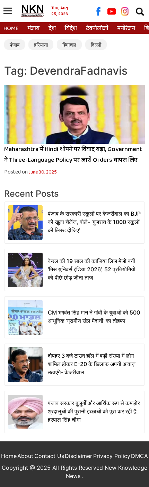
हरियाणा (41, 44)
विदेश (71, 28)
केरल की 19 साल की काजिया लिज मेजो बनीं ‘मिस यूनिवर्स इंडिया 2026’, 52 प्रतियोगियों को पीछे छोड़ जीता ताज (91, 269)
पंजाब (34, 28)
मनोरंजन (126, 28)
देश (52, 28)
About (25, 455)
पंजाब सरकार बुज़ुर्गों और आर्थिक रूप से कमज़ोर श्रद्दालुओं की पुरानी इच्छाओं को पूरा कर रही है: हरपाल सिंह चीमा (94, 411)
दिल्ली (96, 44)
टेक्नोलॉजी (97, 28)
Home (11, 28)
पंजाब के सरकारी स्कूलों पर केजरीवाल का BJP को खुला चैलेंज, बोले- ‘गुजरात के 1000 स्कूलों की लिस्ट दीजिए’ (94, 222)
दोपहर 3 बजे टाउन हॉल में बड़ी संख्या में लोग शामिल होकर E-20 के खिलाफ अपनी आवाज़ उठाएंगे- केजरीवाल (91, 364)
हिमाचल (69, 44)
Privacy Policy (111, 455)
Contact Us (49, 455)
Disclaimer (78, 455)
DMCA (139, 455)
